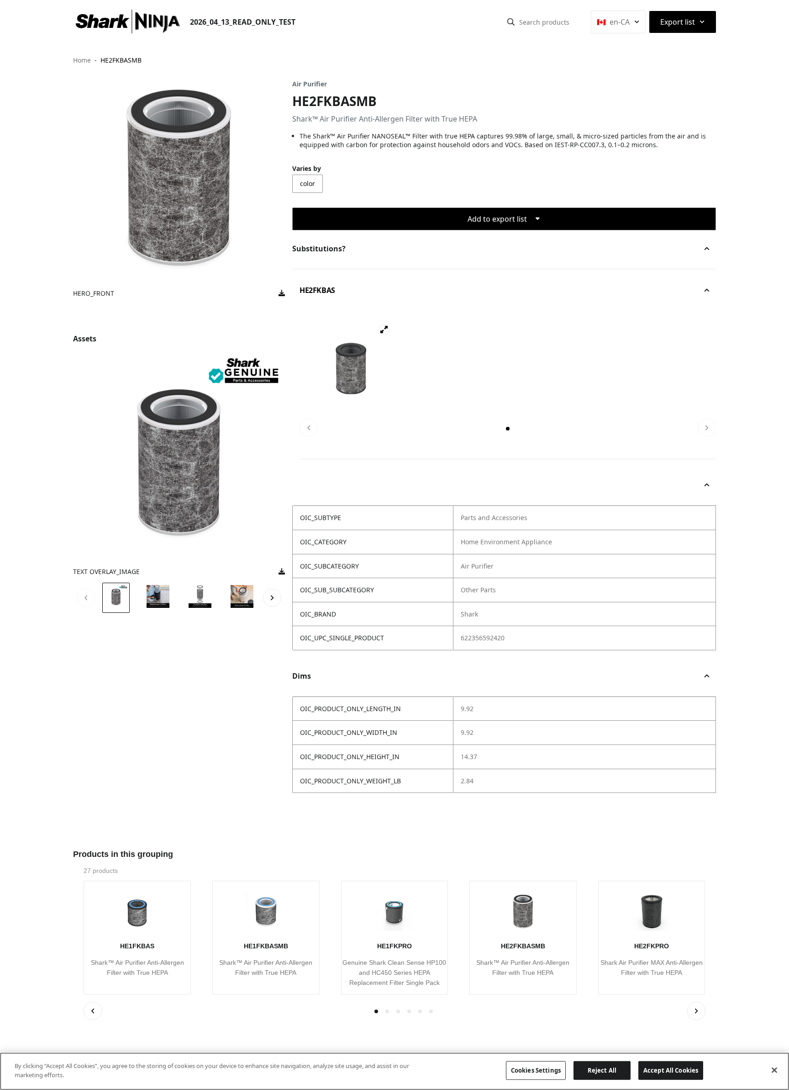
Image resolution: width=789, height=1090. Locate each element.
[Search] (511, 22)
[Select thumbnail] (116, 597)
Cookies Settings (536, 1070)
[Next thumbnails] (272, 598)
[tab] (508, 429)
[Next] (707, 428)
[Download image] (282, 293)
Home (82, 60)
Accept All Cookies (670, 1070)
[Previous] (309, 428)
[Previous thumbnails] (86, 598)
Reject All (602, 1070)
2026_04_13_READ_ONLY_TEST (242, 22)
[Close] (774, 1070)
